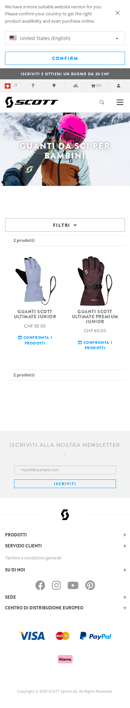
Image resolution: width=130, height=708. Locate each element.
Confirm (65, 58)
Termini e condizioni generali (33, 558)
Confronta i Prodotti (37, 340)
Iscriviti (65, 483)
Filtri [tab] (61, 225)
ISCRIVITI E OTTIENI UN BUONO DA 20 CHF (65, 73)
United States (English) (44, 38)
